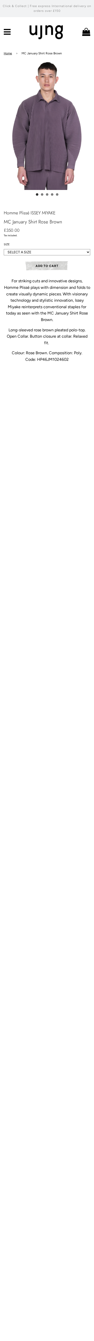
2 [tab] (42, 194)
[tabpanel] (47, 125)
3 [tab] (47, 194)
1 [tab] (37, 194)
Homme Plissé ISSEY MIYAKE (29, 213)
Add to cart (47, 266)
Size (7, 244)
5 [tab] (57, 194)
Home (8, 53)
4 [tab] (52, 194)
